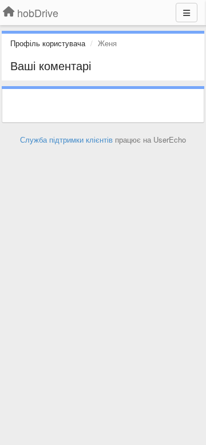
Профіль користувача (47, 43)
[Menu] (186, 12)
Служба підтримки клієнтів (66, 139)
